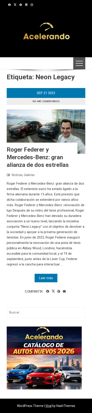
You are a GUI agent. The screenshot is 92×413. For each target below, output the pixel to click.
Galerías (29, 175)
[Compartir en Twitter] (53, 291)
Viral (48, 406)
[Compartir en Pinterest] (59, 291)
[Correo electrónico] (64, 291)
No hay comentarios (46, 101)
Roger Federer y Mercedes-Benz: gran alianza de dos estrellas (38, 157)
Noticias (17, 175)
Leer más (46, 278)
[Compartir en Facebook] (47, 291)
